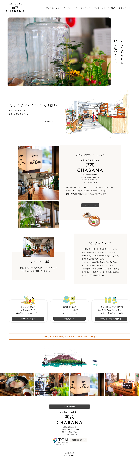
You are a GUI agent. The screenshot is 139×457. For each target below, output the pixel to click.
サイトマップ (69, 453)
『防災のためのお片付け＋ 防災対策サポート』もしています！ (70, 336)
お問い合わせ (124, 8)
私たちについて (53, 8)
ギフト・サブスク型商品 (104, 8)
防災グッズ (85, 8)
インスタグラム (84, 182)
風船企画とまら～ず (79, 440)
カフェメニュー (90, 205)
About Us (49, 122)
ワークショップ (70, 8)
